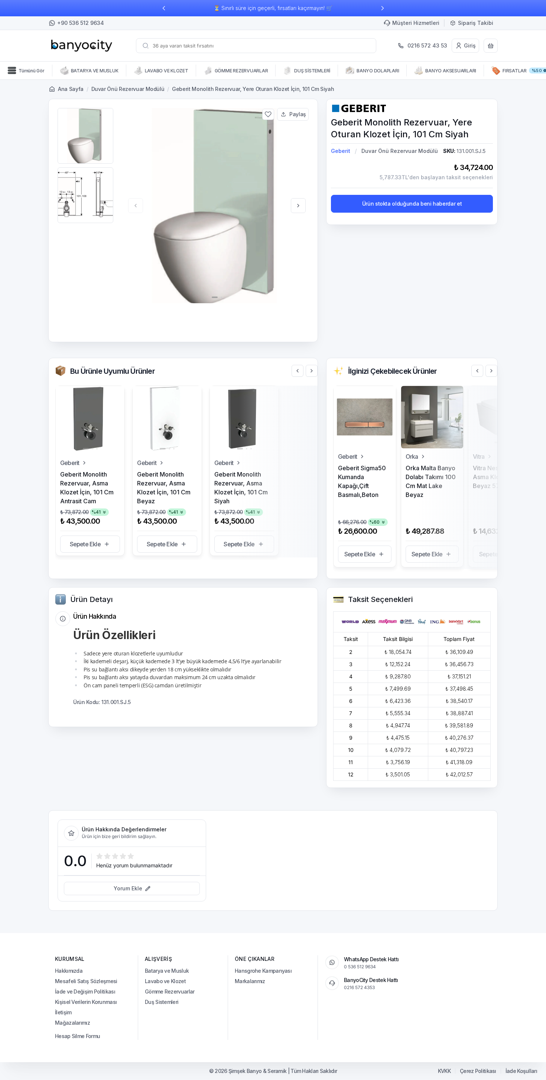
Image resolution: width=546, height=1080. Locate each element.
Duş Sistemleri (161, 1002)
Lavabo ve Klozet (165, 981)
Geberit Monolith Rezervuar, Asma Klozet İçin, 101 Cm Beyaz (164, 488)
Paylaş (297, 114)
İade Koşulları (521, 1071)
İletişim (63, 1012)
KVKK (444, 1071)
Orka (412, 456)
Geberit (340, 151)
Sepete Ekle (85, 544)
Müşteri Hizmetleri (415, 23)
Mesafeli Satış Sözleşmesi (86, 981)
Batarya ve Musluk (167, 971)
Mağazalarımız (72, 1023)
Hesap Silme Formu (77, 1036)
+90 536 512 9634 (80, 23)
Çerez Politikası (478, 1071)
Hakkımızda (68, 971)
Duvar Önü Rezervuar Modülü (128, 89)
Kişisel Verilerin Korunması (86, 1002)
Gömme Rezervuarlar (169, 991)
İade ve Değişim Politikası (85, 991)
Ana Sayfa (71, 89)
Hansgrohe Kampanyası (263, 971)
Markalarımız (250, 981)
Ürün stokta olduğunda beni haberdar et (412, 203)
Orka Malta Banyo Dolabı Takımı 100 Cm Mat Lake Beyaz (431, 481)
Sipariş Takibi (475, 23)
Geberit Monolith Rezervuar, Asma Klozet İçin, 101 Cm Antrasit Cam (87, 488)
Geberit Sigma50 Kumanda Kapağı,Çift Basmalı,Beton (362, 481)
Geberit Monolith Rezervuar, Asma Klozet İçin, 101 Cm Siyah (241, 488)
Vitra (478, 456)
